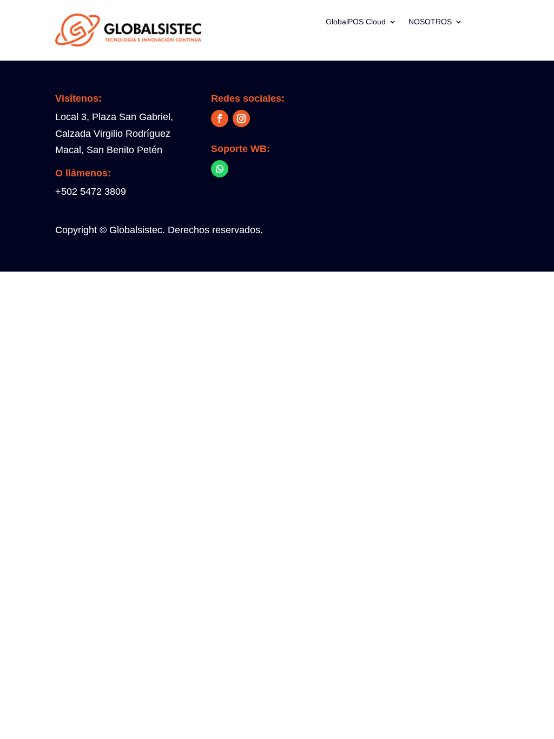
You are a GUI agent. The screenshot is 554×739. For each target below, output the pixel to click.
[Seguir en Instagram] (241, 118)
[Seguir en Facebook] (219, 118)
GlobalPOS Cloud (356, 22)
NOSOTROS (430, 22)
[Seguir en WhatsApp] (219, 168)
